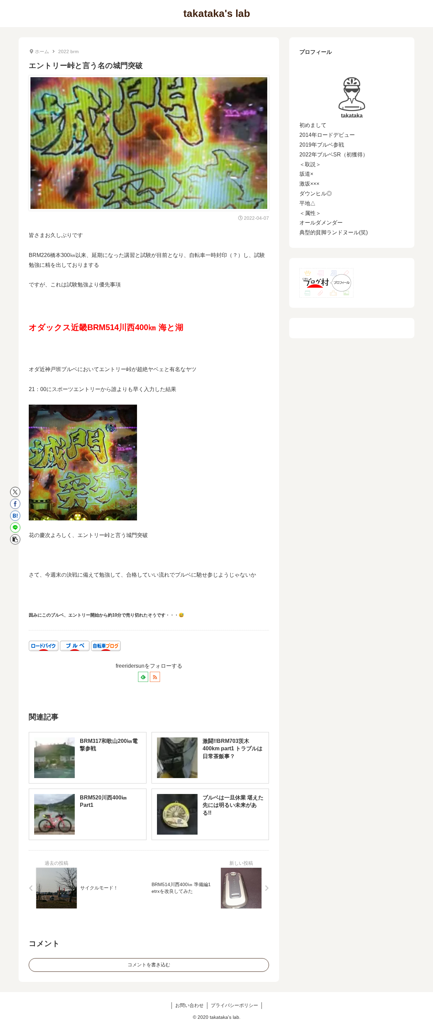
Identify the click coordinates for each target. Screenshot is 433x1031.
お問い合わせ (189, 1005)
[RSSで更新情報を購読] (155, 677)
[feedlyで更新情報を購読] (143, 677)
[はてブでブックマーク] (15, 516)
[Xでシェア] (15, 492)
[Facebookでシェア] (15, 504)
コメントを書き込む (149, 964)
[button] (15, 539)
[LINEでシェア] (15, 527)
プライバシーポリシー (234, 1005)
